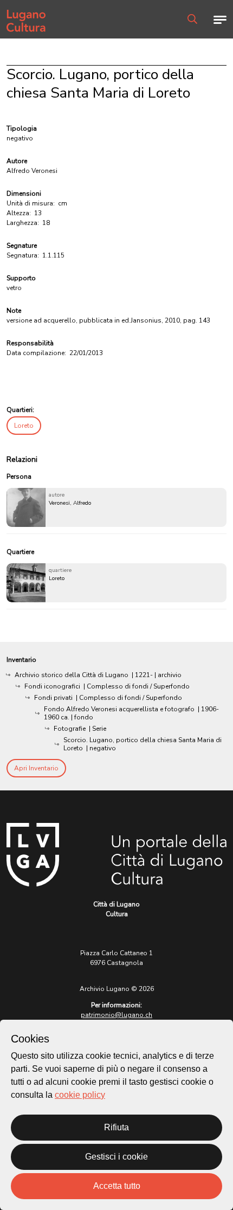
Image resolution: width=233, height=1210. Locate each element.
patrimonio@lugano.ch (116, 1015)
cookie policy (80, 1094)
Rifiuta (116, 1127)
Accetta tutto (116, 1185)
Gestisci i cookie (116, 1156)
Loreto (24, 425)
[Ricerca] (192, 19)
